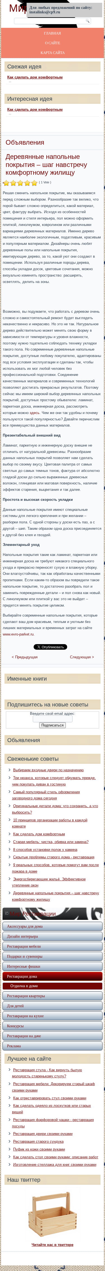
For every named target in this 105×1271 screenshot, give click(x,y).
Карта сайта (53, 52)
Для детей (15, 1005)
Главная (52, 33)
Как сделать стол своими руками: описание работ (55, 1157)
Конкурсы (15, 1025)
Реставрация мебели (24, 946)
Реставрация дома (22, 976)
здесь (34, 413)
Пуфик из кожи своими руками (39, 1149)
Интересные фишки (23, 966)
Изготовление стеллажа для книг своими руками (54, 1164)
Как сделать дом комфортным (35, 77)
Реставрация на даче (24, 1035)
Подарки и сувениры (24, 956)
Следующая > (82, 657)
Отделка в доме (24, 986)
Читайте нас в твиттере (52, 1245)
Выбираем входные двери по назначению (48, 770)
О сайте (52, 42)
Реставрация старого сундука (38, 1141)
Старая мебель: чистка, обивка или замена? (50, 842)
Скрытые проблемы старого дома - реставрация (53, 857)
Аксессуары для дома (25, 926)
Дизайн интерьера (22, 936)
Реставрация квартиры (26, 995)
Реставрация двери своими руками (43, 1134)
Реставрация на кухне (25, 1015)
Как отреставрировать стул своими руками (49, 1098)
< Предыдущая (25, 657)
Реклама (14, 1045)
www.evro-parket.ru (18, 634)
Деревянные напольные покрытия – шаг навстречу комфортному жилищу (46, 164)
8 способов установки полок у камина (45, 850)
